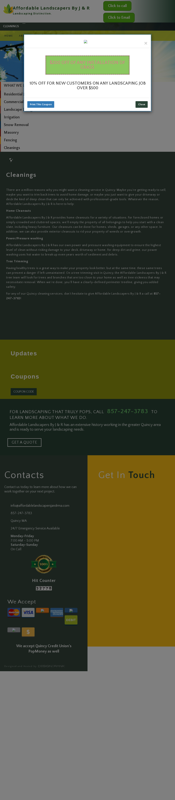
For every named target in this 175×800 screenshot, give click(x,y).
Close (141, 104)
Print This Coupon (41, 104)
